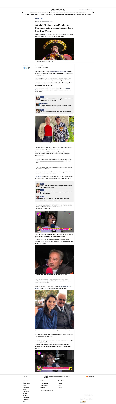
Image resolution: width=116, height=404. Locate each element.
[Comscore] (90, 376)
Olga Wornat (38, 176)
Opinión (50, 12)
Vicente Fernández (39, 21)
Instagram (60, 387)
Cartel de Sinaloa (49, 21)
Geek (84, 12)
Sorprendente (72, 12)
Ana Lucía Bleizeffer (58, 14)
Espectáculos (79, 12)
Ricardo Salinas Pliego (31, 14)
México (39, 12)
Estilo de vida (56, 12)
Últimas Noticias (33, 12)
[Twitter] (26, 67)
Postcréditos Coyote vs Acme (73, 14)
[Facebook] (24, 67)
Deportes (62, 12)
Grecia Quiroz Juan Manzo (45, 14)
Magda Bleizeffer (86, 14)
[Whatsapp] (29, 67)
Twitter (59, 385)
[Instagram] (26, 376)
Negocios (66, 12)
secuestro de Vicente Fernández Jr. (59, 71)
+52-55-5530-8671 (44, 385)
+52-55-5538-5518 (44, 383)
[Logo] (58, 10)
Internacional (45, 12)
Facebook (60, 383)
